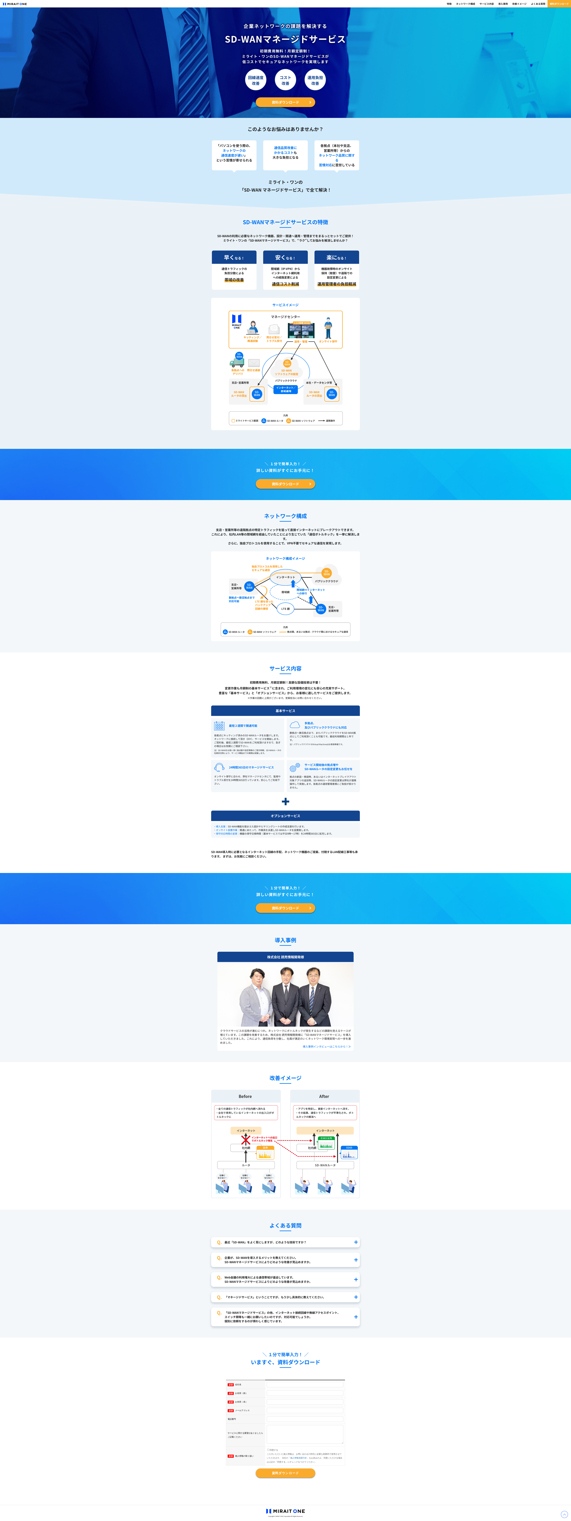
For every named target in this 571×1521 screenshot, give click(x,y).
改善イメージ (519, 4)
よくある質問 (538, 4)
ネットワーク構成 (465, 4)
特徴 (449, 4)
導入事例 (503, 4)
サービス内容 (487, 4)
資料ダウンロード (559, 4)
